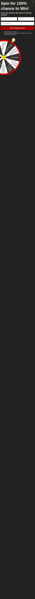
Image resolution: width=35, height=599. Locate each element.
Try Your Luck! (17, 28)
